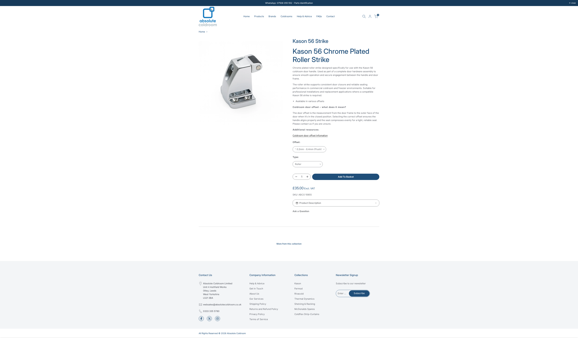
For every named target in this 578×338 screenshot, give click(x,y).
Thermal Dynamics (304, 298)
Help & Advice (256, 283)
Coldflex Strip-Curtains (306, 314)
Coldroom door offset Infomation (310, 135)
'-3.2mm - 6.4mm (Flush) (308, 149)
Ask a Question (301, 211)
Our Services (256, 298)
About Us (254, 293)
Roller (298, 164)
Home (202, 31)
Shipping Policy (257, 303)
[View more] (289, 3)
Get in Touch (256, 288)
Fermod (298, 288)
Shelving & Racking (304, 303)
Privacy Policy (257, 314)
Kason (297, 283)
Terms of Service (258, 319)
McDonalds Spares (304, 309)
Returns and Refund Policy (263, 309)
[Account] (370, 16)
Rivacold (299, 293)
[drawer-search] (364, 16)
